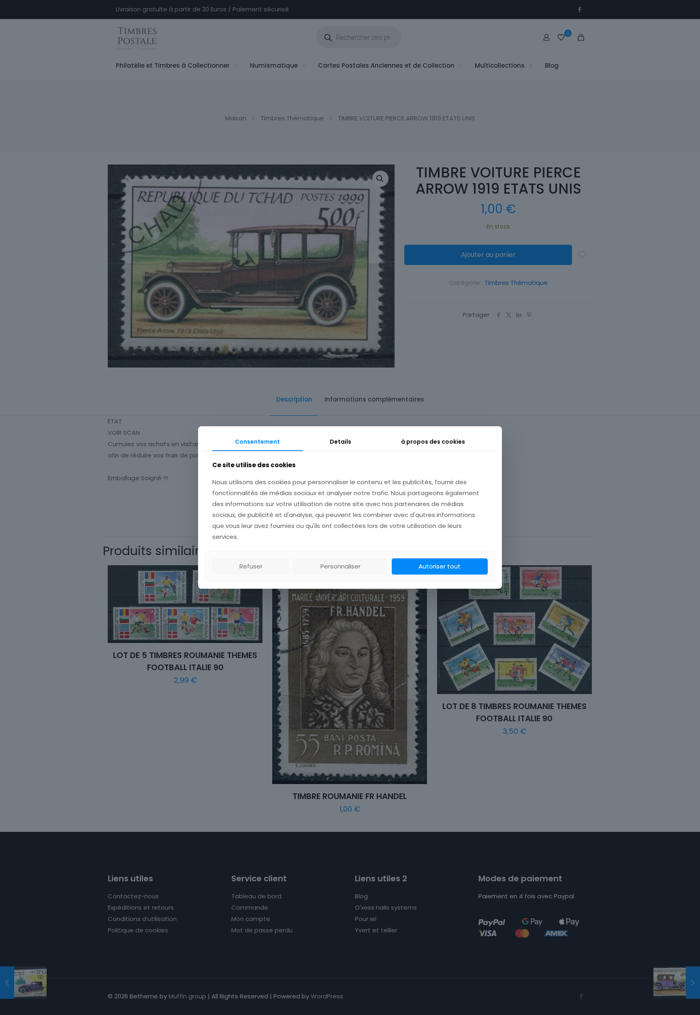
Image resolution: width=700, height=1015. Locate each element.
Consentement (257, 442)
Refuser (250, 566)
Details (340, 442)
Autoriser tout (439, 566)
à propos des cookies (433, 442)
